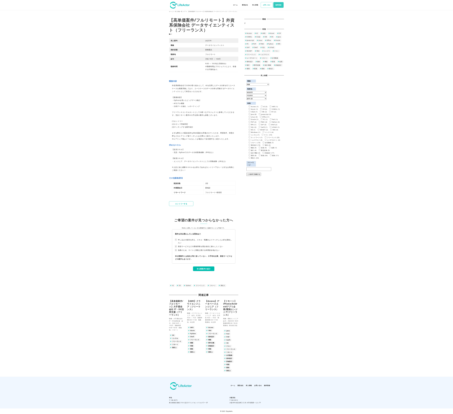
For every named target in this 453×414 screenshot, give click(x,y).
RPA (279, 44)
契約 (258, 62)
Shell (256, 47)
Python (188, 285)
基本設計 (250, 62)
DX (179, 285)
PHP (254, 44)
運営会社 (240, 385)
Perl (275, 119)
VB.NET (249, 51)
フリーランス (200, 285)
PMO (262, 44)
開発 (263, 69)
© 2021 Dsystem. (226, 411)
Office (269, 40)
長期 (255, 69)
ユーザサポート (252, 58)
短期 (280, 62)
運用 (248, 69)
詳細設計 (278, 65)
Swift (264, 127)
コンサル (255, 135)
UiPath (271, 47)
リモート (212, 285)
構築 (266, 62)
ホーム (233, 385)
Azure (272, 33)
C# (280, 33)
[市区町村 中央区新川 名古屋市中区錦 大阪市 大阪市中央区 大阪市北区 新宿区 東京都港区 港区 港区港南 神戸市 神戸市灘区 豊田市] (256, 95)
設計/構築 (268, 65)
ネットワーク (256, 137)
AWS (264, 33)
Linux (260, 40)
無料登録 (267, 385)
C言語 (258, 37)
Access (249, 33)
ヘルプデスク (264, 55)
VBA (257, 51)
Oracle (277, 40)
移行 (248, 65)
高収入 (222, 285)
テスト (276, 51)
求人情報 (249, 385)
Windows (255, 132)
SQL (263, 47)
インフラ (267, 51)
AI (173, 285)
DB (266, 37)
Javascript (250, 40)
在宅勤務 (275, 58)
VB (253, 130)
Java (279, 37)
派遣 (273, 62)
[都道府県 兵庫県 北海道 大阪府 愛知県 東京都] (256, 92)
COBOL (249, 37)
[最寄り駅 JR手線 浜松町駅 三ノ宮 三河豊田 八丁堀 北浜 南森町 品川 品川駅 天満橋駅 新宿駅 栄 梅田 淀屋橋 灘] (256, 98)
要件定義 (257, 65)
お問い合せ (258, 385)
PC (248, 44)
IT (171, 34)
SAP (248, 47)
